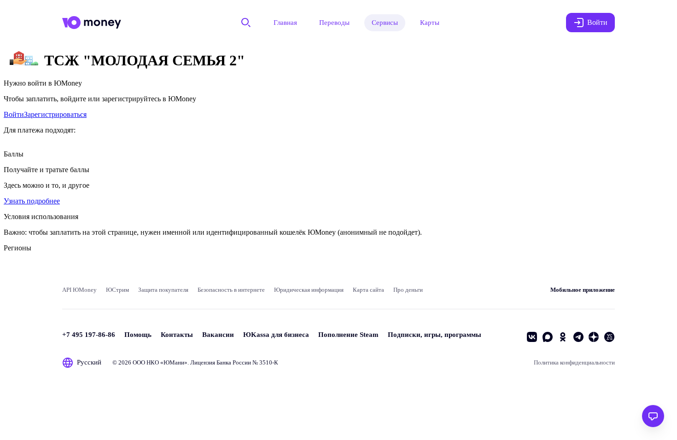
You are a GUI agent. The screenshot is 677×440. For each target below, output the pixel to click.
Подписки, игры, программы (434, 334)
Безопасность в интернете (231, 289)
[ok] (562, 336)
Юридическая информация (309, 289)
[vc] (609, 336)
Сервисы (385, 22)
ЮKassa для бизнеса (276, 334)
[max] (547, 336)
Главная (285, 22)
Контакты (177, 334)
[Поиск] (245, 22)
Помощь (138, 334)
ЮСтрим (117, 289)
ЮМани (173, 362)
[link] (14, 114)
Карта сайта (368, 289)
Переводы (334, 22)
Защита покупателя (163, 289)
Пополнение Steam (348, 334)
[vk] (531, 336)
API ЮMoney (79, 289)
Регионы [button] (17, 248)
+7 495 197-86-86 (88, 334)
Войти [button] (597, 22)
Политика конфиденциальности (574, 362)
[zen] (593, 336)
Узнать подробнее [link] (32, 201)
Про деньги (408, 289)
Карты (429, 22)
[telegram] (578, 336)
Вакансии (218, 334)
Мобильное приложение (582, 289)
